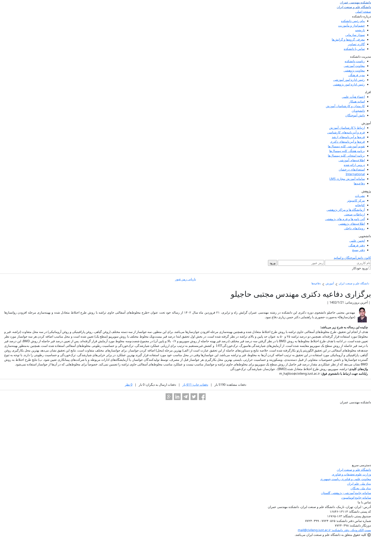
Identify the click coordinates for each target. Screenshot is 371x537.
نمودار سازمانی (355, 35)
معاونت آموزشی (354, 66)
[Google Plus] (169, 396)
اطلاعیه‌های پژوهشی (351, 223)
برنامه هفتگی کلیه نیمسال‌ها (347, 151)
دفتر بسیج (358, 250)
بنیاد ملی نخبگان (361, 488)
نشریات (360, 196)
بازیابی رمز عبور (185, 279)
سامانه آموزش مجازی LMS (347, 179)
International (355, 174)
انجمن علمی (357, 241)
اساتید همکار (357, 101)
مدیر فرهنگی (356, 75)
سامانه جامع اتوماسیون (356, 497)
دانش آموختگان (355, 115)
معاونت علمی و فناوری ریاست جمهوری (345, 479)
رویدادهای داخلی (354, 228)
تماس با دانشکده (354, 49)
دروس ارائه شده (354, 165)
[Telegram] (185, 396)
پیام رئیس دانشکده (353, 21)
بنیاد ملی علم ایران (359, 483)
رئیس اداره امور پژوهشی (349, 84)
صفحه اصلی (363, 11)
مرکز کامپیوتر (356, 200)
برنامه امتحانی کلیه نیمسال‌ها (346, 155)
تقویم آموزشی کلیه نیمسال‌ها (346, 146)
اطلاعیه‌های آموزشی (352, 160)
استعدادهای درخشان (352, 169)
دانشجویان (358, 111)
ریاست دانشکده (355, 61)
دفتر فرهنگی (356, 245)
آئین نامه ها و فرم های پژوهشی (345, 219)
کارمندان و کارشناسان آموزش (345, 106)
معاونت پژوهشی (354, 70)
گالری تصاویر (356, 44)
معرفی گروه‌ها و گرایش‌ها (348, 39)
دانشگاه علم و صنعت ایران (354, 470)
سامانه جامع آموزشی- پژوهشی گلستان (346, 493)
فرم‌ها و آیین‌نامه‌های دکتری (347, 141)
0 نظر (128, 384)
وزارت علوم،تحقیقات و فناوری (351, 474)
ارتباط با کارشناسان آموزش (347, 128)
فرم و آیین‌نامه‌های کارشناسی (346, 132)
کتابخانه (360, 205)
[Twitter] (194, 396)
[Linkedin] (177, 396)
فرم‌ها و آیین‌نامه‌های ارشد (348, 137)
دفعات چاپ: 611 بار (195, 384)
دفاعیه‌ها (359, 183)
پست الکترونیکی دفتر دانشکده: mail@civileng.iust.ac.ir (334, 530)
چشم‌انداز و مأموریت (351, 25)
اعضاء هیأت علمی (353, 97)
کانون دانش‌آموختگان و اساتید (352, 258)
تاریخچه (360, 30)
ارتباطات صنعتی (354, 214)
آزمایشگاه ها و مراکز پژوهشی (346, 210)
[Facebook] (202, 396)
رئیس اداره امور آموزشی (349, 80)
